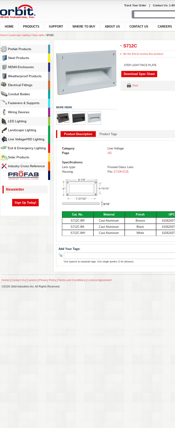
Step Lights (38, 35)
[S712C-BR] (63, 118)
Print (135, 85)
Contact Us (138, 26)
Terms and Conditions (71, 280)
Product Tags (108, 134)
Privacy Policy (47, 280)
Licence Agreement (99, 280)
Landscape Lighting (19, 35)
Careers (32, 280)
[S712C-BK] (78, 118)
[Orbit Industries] (22, 11)
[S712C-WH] (94, 118)
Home (3, 35)
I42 (110, 153)
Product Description (78, 134)
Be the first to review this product (143, 54)
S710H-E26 (121, 171)
